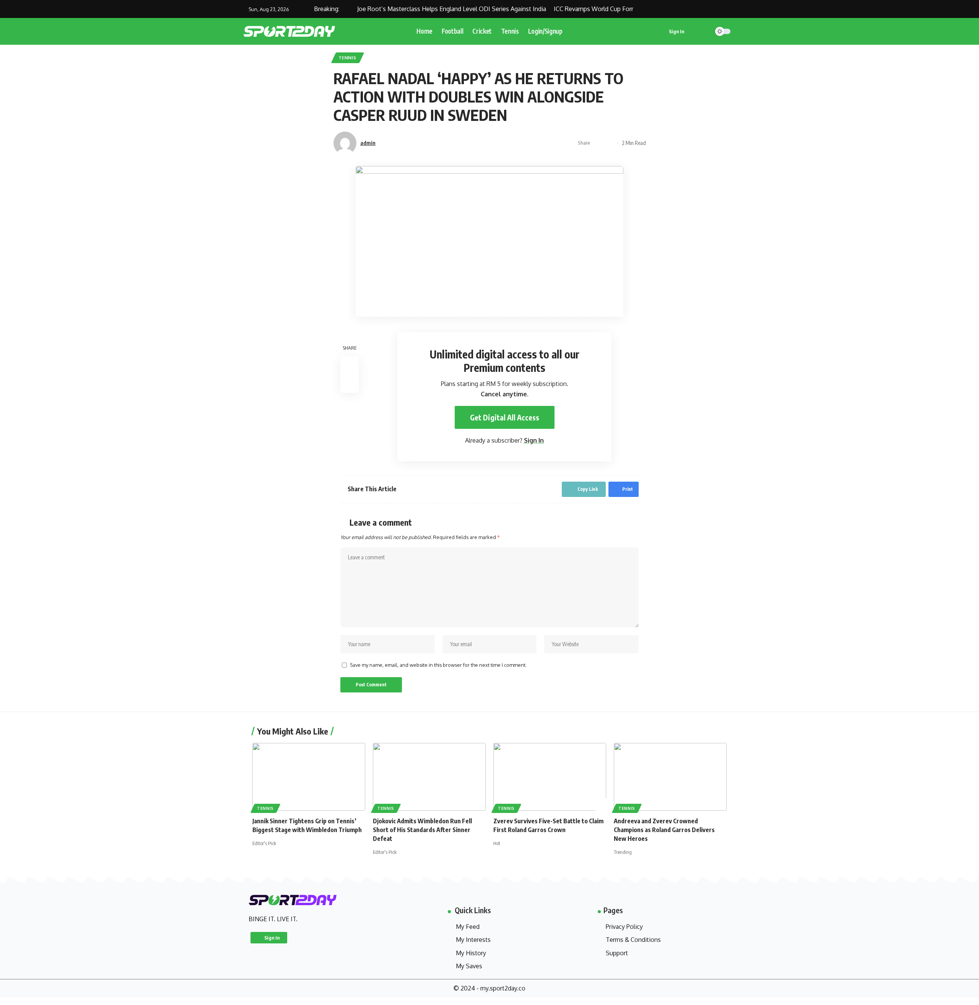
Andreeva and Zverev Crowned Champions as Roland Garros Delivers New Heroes (664, 829)
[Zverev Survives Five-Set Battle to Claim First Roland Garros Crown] (549, 777)
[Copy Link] (598, 143)
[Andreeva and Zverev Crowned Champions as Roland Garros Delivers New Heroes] (670, 777)
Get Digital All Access (504, 417)
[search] (702, 31)
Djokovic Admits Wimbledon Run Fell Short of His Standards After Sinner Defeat (422, 829)
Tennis (347, 57)
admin (368, 142)
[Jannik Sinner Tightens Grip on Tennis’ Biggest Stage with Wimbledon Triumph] (308, 777)
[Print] (610, 143)
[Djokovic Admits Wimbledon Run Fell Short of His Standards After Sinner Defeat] (429, 777)
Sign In (534, 440)
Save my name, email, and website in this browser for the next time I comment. (438, 665)
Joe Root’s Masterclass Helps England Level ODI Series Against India (437, 9)
